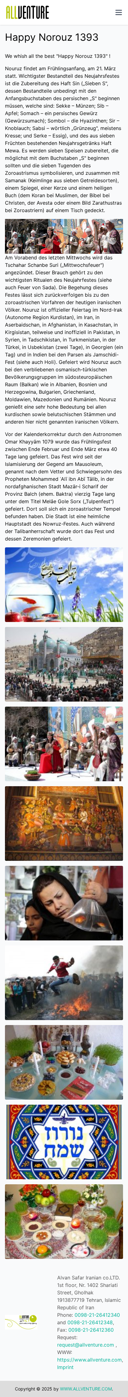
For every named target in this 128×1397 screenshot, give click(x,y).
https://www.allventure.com (89, 1360)
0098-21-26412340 (97, 1315)
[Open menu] (118, 12)
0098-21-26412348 (90, 1322)
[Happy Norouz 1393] (64, 584)
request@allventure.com (85, 1345)
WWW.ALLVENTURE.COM (86, 1388)
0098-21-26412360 (91, 1330)
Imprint (65, 1367)
